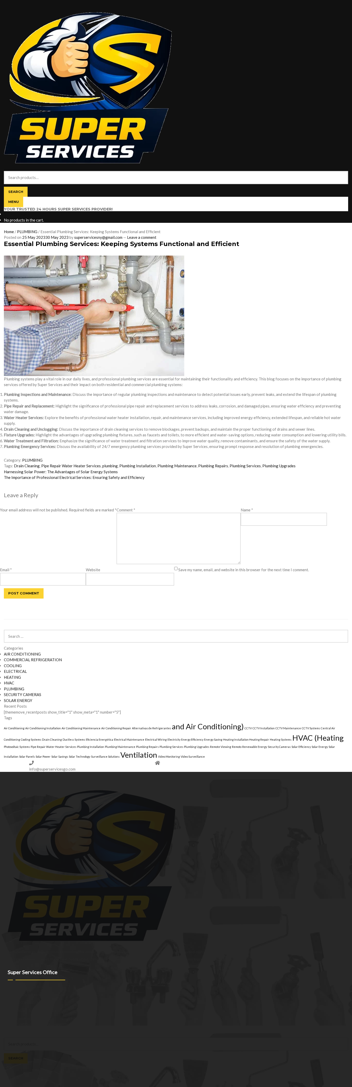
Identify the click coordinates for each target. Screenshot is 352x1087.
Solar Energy (320, 746)
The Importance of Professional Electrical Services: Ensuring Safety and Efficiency (74, 477)
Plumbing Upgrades (279, 465)
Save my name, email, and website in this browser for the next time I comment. (243, 569)
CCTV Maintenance (288, 728)
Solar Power (43, 756)
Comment (125, 510)
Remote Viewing (220, 746)
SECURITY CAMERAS (22, 694)
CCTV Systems (311, 728)
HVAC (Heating (318, 737)
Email (6, 569)
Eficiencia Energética (99, 739)
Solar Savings (59, 756)
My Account (13, 1029)
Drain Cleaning (27, 465)
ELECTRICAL (15, 671)
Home (9, 231)
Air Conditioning (14, 728)
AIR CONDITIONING (22, 654)
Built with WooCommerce (46, 1024)
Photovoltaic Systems (17, 746)
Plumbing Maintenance (177, 465)
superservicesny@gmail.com (98, 237)
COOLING (13, 665)
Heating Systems (280, 739)
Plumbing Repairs (213, 465)
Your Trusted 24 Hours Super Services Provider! (58, 209)
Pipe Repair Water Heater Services (71, 465)
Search (15, 192)
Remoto (236, 746)
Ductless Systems (74, 739)
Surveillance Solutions (105, 756)
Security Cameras (279, 746)
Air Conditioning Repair (116, 728)
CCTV (248, 728)
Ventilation (138, 754)
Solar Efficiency (301, 746)
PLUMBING (27, 231)
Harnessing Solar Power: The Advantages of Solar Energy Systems (61, 471)
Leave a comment (141, 237)
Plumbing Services (245, 465)
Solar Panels (27, 756)
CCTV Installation (264, 728)
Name (247, 510)
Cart (9, 1066)
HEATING (12, 677)
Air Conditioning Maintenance (81, 728)
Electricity (173, 739)
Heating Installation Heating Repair (246, 739)
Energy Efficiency (192, 739)
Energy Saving (213, 739)
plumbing (110, 465)
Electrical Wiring (156, 739)
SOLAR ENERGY (18, 700)
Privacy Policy (15, 1024)
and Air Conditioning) (208, 726)
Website (93, 569)
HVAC (9, 683)
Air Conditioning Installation (43, 728)
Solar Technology (79, 756)
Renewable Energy (254, 746)
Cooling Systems (31, 739)
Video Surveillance (193, 756)
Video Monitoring (169, 756)
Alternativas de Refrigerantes (151, 728)
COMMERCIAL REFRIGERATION (33, 659)
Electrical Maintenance (129, 739)
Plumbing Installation (137, 465)
